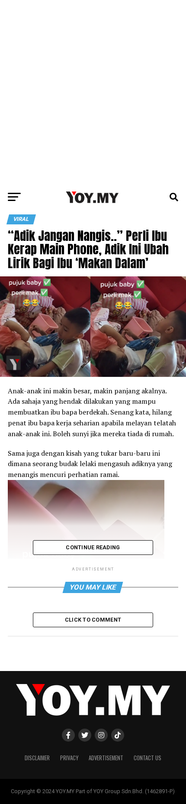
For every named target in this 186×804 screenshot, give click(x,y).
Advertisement (106, 758)
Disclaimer (37, 758)
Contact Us (147, 758)
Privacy (69, 758)
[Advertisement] (93, 93)
